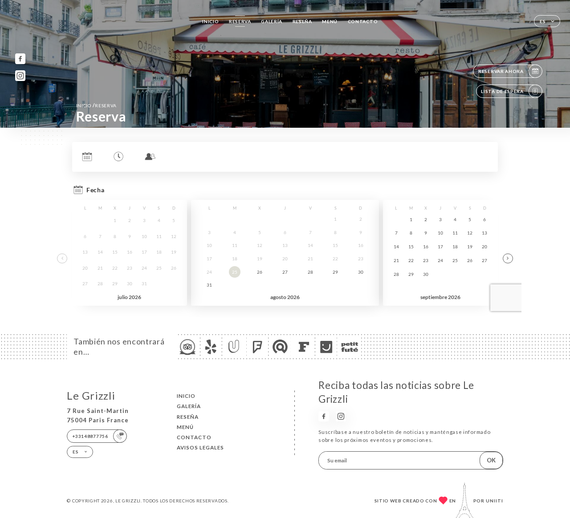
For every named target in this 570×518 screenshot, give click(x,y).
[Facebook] (20, 58)
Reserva (240, 21)
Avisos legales (200, 447)
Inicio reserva (96, 105)
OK (491, 460)
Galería (271, 21)
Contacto (363, 21)
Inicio (210, 21)
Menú (330, 21)
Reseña (302, 21)
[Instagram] (20, 75)
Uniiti (494, 500)
